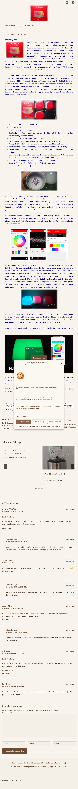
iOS (28, 314)
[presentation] (58, 457)
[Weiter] (72, 466)
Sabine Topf (8, 509)
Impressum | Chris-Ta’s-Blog (51, 426)
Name (6, 744)
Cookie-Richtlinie (23, 426)
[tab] (35, 488)
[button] (61, 364)
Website (57, 744)
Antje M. (6, 606)
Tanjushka (7, 560)
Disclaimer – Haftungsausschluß (25, 767)
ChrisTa (11, 34)
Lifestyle (9, 25)
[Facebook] (73, 2)
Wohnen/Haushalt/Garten (25, 25)
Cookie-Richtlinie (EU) (34, 763)
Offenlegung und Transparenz (54, 767)
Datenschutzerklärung (35, 426)
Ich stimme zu (39, 358)
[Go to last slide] (5, 466)
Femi (4, 684)
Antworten (70, 509)
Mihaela (6, 651)
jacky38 (11, 457)
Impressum (17, 763)
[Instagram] (67, 2)
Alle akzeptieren (23, 422)
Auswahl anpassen (55, 422)
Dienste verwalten (22, 416)
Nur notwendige (39, 422)
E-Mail (31, 744)
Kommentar (7, 712)
